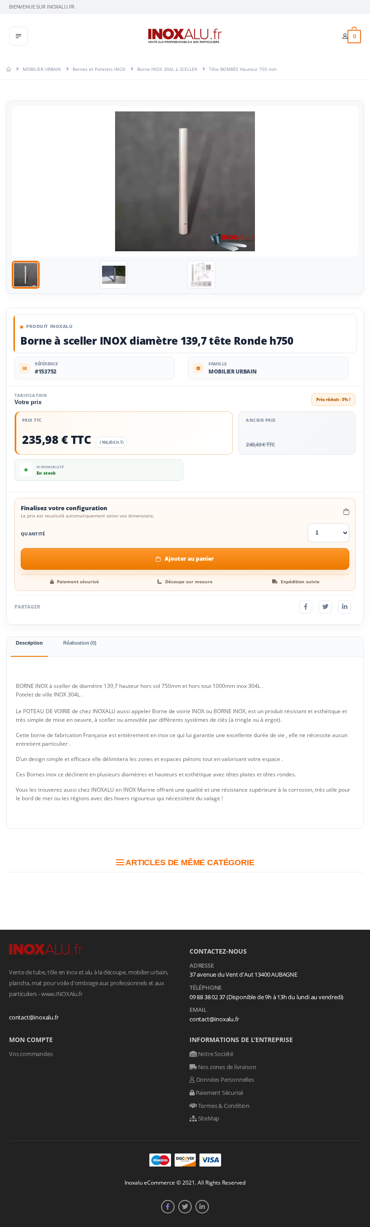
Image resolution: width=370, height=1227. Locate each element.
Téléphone (206, 988)
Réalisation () (80, 643)
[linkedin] (202, 1206)
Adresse (202, 965)
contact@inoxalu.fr (34, 1017)
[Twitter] (325, 607)
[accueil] (8, 69)
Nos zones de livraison (226, 1067)
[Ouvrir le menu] (18, 36)
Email (198, 1010)
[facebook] (168, 1206)
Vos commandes (30, 1054)
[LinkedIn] (344, 607)
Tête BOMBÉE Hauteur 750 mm (243, 69)
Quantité (33, 533)
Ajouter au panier (189, 558)
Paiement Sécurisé (218, 1093)
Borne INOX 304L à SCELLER (167, 69)
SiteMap (208, 1118)
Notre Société (215, 1054)
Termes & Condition (223, 1106)
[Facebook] (305, 607)
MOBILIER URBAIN (42, 69)
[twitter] (185, 1206)
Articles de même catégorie (189, 862)
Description (29, 643)
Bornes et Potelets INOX (99, 69)
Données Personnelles (224, 1079)
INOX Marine (139, 789)
